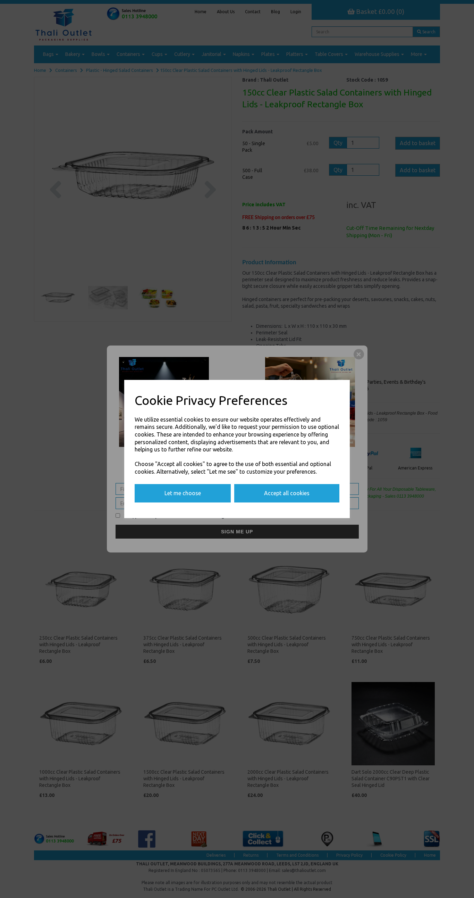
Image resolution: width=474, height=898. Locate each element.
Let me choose (182, 493)
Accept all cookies (287, 493)
